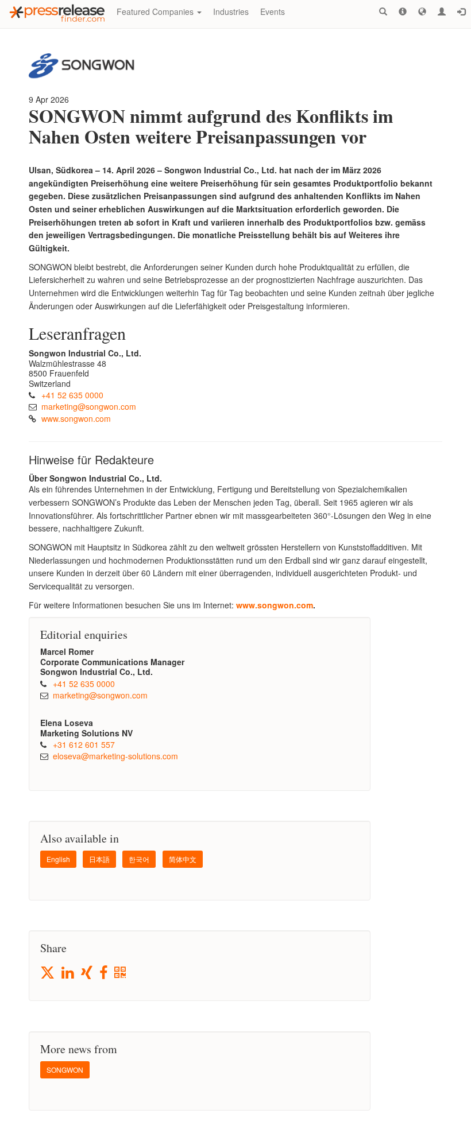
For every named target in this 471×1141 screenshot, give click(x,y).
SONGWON (65, 1069)
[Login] (461, 11)
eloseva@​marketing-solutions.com (115, 756)
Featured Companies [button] (156, 11)
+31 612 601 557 (84, 744)
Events (272, 11)
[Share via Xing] (87, 973)
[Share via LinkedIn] (68, 973)
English (58, 859)
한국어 (139, 859)
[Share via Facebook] (104, 973)
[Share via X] (48, 972)
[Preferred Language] (422, 11)
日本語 (99, 859)
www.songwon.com (76, 418)
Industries (231, 11)
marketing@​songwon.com (88, 406)
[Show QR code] (121, 973)
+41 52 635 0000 (72, 395)
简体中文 (182, 859)
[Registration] (441, 11)
